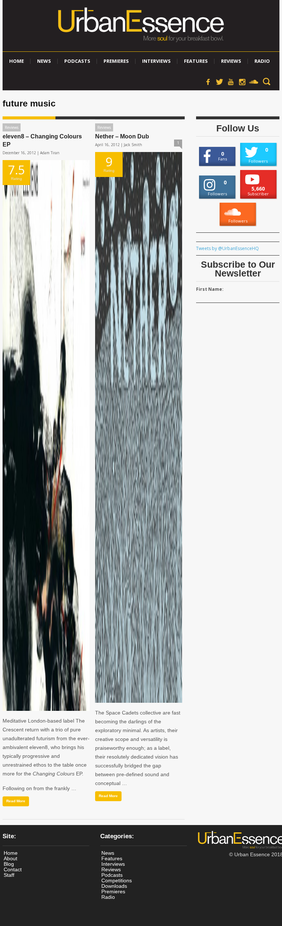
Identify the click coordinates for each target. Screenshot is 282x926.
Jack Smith (133, 144)
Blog (9, 864)
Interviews (156, 61)
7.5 (16, 171)
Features (196, 61)
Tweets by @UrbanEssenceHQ (227, 248)
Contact (13, 869)
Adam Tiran (49, 152)
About (10, 858)
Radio (262, 61)
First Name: (210, 289)
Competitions (116, 880)
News (44, 61)
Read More (15, 801)
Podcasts (77, 61)
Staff (9, 875)
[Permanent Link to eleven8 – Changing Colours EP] (46, 435)
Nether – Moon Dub (122, 136)
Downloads (114, 886)
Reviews (231, 61)
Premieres (116, 61)
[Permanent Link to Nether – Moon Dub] (138, 427)
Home (16, 61)
